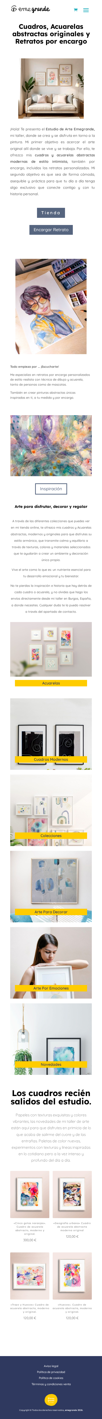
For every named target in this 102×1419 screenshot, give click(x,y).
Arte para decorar (51, 911)
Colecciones (51, 835)
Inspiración (51, 488)
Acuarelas (51, 683)
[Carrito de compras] (76, 9)
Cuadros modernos (51, 759)
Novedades (51, 1064)
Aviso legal (51, 1366)
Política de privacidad (51, 1372)
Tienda (51, 212)
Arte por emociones (51, 988)
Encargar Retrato (51, 229)
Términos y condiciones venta (51, 1384)
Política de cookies (51, 1378)
